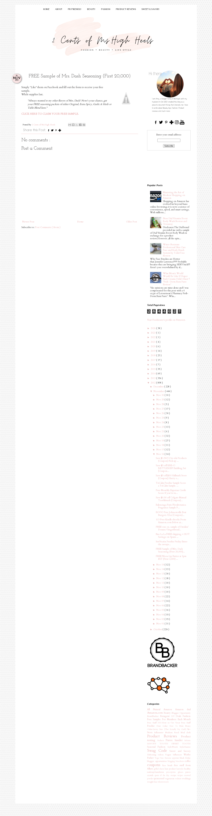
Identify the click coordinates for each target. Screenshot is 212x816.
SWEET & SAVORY (151, 9)
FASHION (105, 9)
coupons (154, 764)
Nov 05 (160, 610)
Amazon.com (155, 713)
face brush (168, 765)
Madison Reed (173, 732)
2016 (153, 364)
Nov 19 (160, 440)
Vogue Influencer (174, 754)
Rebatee (188, 740)
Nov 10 (160, 587)
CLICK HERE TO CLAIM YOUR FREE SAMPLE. (50, 114)
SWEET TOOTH (181, 743)
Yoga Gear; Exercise (163, 758)
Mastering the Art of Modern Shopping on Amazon (174, 195)
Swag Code (158, 750)
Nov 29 (160, 399)
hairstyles (180, 769)
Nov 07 (160, 601)
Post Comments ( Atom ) (47, 227)
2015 (153, 369)
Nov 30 (160, 395)
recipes (181, 775)
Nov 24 (160, 422)
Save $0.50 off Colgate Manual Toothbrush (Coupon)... (171, 499)
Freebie (152, 725)
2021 (153, 341)
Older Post (131, 221)
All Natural (155, 709)
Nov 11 (160, 582)
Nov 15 (160, 564)
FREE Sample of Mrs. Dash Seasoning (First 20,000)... (170, 550)
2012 (153, 382)
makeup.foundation (156, 772)
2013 (153, 378)
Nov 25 (160, 417)
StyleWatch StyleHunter (179, 747)
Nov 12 (160, 578)
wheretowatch (163, 782)
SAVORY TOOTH (159, 743)
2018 (153, 355)
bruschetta (180, 761)
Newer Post (28, 221)
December (158, 386)
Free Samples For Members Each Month (169, 719)
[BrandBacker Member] (162, 667)
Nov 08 (160, 596)
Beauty (167, 712)
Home (80, 221)
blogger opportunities (157, 761)
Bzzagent (165, 716)
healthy (187, 768)
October (158, 629)
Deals (179, 716)
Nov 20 (160, 435)
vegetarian (170, 778)
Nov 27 (160, 408)
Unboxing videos (156, 754)
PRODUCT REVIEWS (126, 9)
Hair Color (163, 726)
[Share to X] (76, 124)
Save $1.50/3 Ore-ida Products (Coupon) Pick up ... (171, 459)
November (159, 391)
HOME (46, 9)
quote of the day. (163, 775)
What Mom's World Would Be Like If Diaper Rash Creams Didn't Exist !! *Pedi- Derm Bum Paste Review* (176, 279)
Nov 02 (160, 619)
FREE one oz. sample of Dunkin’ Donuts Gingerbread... (172, 528)
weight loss (152, 781)
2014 (153, 373)
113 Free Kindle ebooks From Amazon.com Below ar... (171, 521)
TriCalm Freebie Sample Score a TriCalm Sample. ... (171, 484)
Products (161, 740)
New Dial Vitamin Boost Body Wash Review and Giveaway (175, 221)
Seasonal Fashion (157, 746)
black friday (185, 758)
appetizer (176, 758)
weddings (186, 778)
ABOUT (58, 9)
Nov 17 (160, 449)
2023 (153, 332)
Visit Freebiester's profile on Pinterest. (166, 319)
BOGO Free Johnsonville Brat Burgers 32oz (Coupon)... (171, 514)
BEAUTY (91, 9)
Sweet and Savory (180, 751)
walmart (178, 778)
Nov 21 (160, 431)
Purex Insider (175, 740)
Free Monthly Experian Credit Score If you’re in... (171, 492)
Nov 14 (160, 569)
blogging (172, 761)
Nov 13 (160, 573)
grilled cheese (159, 769)
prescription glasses (175, 772)
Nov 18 (160, 445)
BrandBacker (153, 716)
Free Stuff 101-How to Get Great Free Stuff (169, 722)
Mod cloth (186, 732)
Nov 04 (160, 614)
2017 (153, 360)
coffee (188, 761)
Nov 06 (160, 605)
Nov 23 (160, 426)
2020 (153, 346)
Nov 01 (160, 623)
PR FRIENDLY (74, 9)
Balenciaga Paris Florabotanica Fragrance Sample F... (171, 506)
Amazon (169, 709)
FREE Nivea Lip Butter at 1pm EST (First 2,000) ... (171, 557)
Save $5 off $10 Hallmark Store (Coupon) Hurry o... (171, 477)
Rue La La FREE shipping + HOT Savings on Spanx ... (173, 535)
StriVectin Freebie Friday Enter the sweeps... (171, 543)
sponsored (159, 778)
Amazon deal (183, 709)
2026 (153, 328)
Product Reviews (164, 736)
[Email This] (69, 124)
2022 (153, 337)
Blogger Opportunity (181, 713)
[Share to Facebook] (80, 124)
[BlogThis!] (73, 124)
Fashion (187, 716)
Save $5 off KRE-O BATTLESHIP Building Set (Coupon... (171, 468)
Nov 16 (160, 454)
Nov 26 (160, 413)
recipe (174, 775)
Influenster (159, 732)
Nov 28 (160, 404)
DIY (173, 716)
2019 (153, 350)
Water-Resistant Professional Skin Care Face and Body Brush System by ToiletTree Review (174, 250)
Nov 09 (160, 591)
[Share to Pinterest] (84, 124)
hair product (170, 768)
